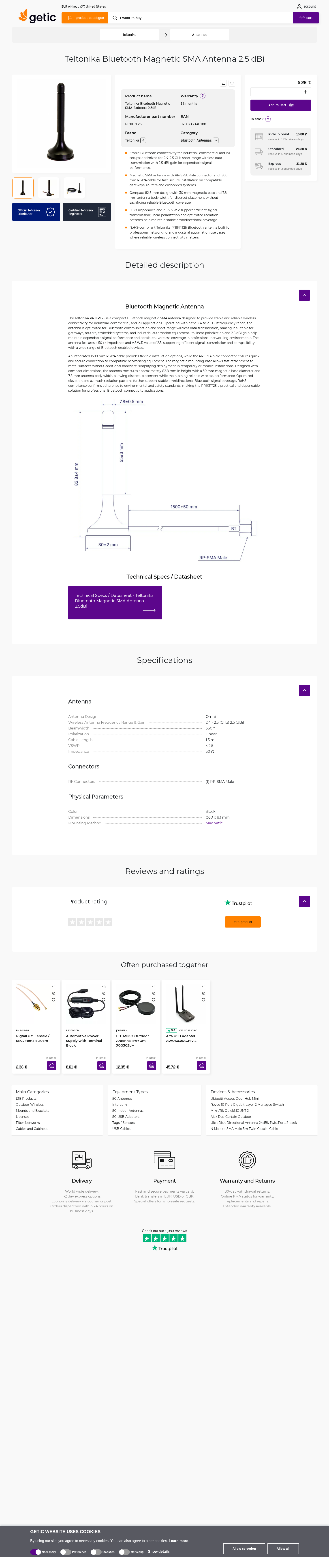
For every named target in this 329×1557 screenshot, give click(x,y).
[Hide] (304, 295)
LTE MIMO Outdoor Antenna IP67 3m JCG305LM (131, 1028)
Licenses (22, 1110)
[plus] (305, 91)
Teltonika (129, 35)
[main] (39, 17)
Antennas (199, 35)
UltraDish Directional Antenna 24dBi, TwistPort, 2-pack (254, 1116)
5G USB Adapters (125, 1110)
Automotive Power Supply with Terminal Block (82, 1028)
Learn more (178, 1541)
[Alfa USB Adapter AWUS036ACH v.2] (186, 999)
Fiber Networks (28, 1116)
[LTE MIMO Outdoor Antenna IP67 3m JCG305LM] (136, 999)
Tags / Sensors (123, 1116)
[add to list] (232, 83)
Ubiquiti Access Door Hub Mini (235, 1092)
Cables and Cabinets (31, 1122)
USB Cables (121, 1122)
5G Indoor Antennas (127, 1104)
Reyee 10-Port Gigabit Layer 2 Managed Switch (247, 1098)
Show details (159, 1551)
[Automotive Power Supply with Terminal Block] (86, 999)
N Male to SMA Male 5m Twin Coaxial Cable (244, 1122)
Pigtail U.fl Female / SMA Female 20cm (35, 1025)
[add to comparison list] (223, 83)
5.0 (171, 1017)
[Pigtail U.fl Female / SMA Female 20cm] (36, 999)
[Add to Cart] (53, 1060)
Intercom (119, 1098)
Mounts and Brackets (32, 1104)
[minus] (256, 91)
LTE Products (26, 1092)
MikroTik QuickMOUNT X (230, 1104)
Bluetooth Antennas (196, 140)
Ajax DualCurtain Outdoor (231, 1110)
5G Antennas (122, 1092)
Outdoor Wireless (30, 1098)
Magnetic (214, 823)
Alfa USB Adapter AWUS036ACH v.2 (179, 1025)
